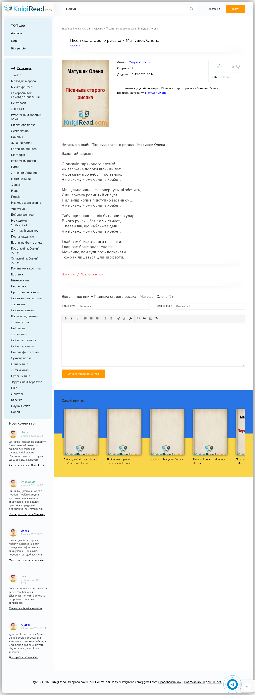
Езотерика (18, 286)
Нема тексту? (70, 274)
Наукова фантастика (26, 203)
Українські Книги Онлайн (76, 28)
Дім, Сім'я (17, 109)
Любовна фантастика (26, 298)
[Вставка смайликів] (119, 318)
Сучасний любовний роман (24, 260)
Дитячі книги (20, 370)
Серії (15, 41)
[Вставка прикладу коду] (144, 318)
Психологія (18, 103)
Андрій (25, 625)
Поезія (16, 197)
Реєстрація (213, 9)
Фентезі (17, 394)
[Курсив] (72, 318)
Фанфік (16, 185)
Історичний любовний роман (26, 117)
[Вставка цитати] (138, 318)
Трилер (16, 75)
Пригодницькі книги (25, 292)
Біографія (18, 48)
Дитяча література (24, 231)
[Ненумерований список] (105, 318)
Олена (25, 531)
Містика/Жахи (21, 179)
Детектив (18, 304)
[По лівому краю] (85, 318)
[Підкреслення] (77, 318)
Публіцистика (20, 376)
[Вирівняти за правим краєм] (97, 318)
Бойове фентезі (22, 215)
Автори (16, 33)
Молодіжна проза (23, 81)
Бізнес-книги (20, 280)
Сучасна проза (21, 358)
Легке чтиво (20, 131)
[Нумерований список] (111, 318)
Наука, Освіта (20, 406)
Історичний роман (23, 161)
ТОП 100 (18, 26)
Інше (14, 388)
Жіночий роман (21, 143)
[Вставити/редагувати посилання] (125, 318)
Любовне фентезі (23, 340)
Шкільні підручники (24, 316)
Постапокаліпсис (22, 237)
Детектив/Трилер (24, 173)
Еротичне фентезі (24, 149)
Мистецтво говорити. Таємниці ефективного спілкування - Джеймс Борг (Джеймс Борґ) (28, 514)
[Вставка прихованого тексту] (156, 318)
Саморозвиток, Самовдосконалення (25, 95)
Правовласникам (92, 274)
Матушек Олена (139, 62)
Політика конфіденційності (203, 682)
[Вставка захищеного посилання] (131, 318)
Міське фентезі (22, 87)
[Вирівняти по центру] (91, 318)
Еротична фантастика (26, 243)
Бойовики (18, 328)
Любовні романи (22, 310)
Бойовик (17, 137)
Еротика (17, 274)
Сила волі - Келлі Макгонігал (25, 608)
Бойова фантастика (25, 352)
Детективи (19, 334)
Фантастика (19, 364)
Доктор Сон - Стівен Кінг (23, 657)
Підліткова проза (23, 125)
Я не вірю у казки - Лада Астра (27, 465)
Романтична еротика (26, 268)
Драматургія (20, 322)
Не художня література (19, 223)
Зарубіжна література (26, 382)
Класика (16, 400)
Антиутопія (19, 209)
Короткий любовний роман (25, 251)
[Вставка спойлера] (150, 318)
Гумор (15, 167)
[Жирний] (66, 318)
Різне (15, 191)
